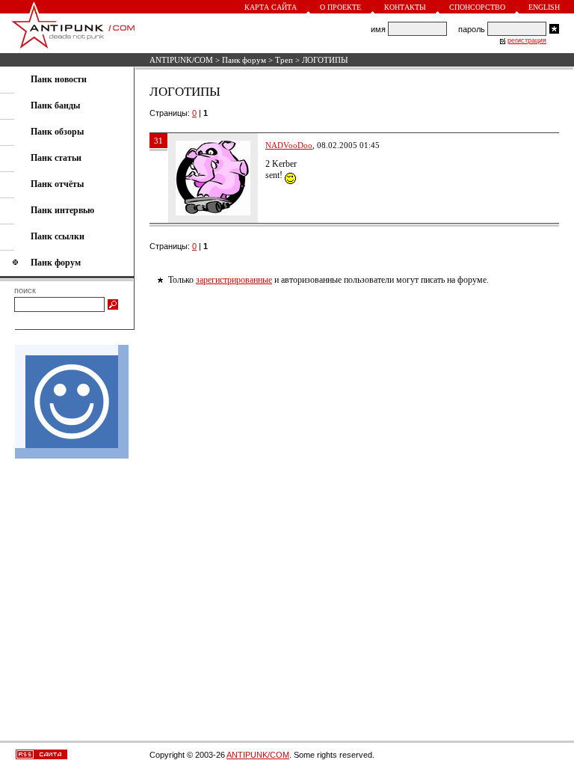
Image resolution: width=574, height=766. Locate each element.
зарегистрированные (234, 280)
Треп (284, 59)
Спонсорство (477, 7)
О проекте (340, 7)
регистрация (526, 40)
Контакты (405, 7)
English (544, 7)
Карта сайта (270, 7)
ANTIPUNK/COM (181, 59)
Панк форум (244, 59)
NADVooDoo (288, 145)
